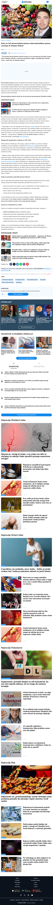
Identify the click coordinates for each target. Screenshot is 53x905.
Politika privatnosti (34, 900)
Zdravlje (9, 40)
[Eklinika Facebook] (21, 895)
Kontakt (41, 900)
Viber (2, 270)
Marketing (12, 900)
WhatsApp (47, 268)
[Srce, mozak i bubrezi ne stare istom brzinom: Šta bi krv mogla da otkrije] (26, 343)
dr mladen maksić (20, 279)
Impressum (18, 900)
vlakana (33, 126)
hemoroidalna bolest (32, 279)
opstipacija (18, 282)
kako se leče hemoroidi (7, 282)
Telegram (7, 270)
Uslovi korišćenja (47, 274)
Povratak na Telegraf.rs (5, 2)
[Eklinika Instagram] (28, 895)
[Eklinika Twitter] (24, 895)
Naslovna (3, 40)
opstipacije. (32, 146)
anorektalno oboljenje (7, 279)
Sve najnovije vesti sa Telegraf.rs (26, 415)
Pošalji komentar (18, 294)
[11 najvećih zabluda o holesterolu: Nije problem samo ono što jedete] (11, 732)
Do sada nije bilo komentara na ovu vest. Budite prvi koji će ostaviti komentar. (20, 291)
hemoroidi (42, 279)
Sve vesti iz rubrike (26, 358)
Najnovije (13, 420)
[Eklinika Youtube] (32, 895)
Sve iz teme (26, 327)
